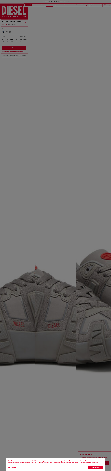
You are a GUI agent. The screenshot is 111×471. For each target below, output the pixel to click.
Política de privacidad (80, 462)
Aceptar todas (96, 467)
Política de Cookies (92, 462)
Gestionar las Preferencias (60, 462)
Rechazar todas (12, 467)
